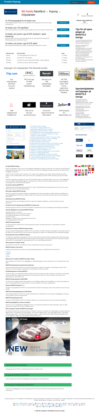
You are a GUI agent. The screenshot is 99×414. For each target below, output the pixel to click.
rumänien (52, 403)
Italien (65, 403)
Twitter (7, 255)
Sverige (46, 406)
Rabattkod (59, 406)
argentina (24, 405)
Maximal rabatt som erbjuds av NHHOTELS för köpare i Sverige (47, 143)
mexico (78, 403)
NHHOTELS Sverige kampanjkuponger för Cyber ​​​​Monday (45, 151)
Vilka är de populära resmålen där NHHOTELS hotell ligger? (45, 155)
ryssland (52, 406)
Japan (42, 405)
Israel (70, 405)
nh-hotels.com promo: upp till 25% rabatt (21, 43)
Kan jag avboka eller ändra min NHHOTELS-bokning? (44, 138)
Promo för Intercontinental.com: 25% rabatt (49, 113)
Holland (45, 403)
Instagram (8, 253)
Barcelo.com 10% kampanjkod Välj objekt (46, 82)
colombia (17, 405)
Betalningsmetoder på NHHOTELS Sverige (41, 131)
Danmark (82, 405)
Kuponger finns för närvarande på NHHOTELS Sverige (44, 134)
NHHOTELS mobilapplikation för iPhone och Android (44, 154)
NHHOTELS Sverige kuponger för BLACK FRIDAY (43, 148)
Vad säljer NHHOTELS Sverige (38, 126)
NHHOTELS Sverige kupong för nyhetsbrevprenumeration (45, 145)
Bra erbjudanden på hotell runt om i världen (12, 83)
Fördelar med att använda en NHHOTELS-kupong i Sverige (45, 137)
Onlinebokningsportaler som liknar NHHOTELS (42, 146)
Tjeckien (72, 403)
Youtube (8, 256)
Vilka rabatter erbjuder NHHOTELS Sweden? (42, 129)
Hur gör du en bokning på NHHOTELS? (40, 127)
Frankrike (59, 403)
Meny (91, 2)
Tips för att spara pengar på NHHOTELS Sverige (43, 157)
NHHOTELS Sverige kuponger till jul (40, 152)
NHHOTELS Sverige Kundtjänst (38, 135)
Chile (84, 403)
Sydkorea (48, 405)
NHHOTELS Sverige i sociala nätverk (40, 141)
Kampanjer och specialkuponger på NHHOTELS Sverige (45, 159)
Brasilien (36, 405)
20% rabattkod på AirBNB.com (12, 113)
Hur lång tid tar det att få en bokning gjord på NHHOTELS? (45, 132)
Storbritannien (24, 403)
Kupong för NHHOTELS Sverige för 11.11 (41, 149)
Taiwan (56, 405)
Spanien (16, 403)
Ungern (40, 406)
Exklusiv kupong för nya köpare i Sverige (41, 140)
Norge (76, 405)
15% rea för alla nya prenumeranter (30, 113)
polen (32, 403)
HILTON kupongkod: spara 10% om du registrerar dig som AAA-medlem (64, 86)
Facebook (8, 252)
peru (30, 405)
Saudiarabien (63, 405)
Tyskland (38, 403)
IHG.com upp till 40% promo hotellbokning (29, 82)
